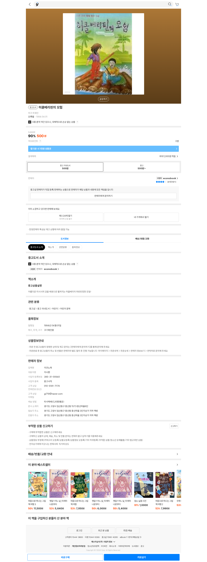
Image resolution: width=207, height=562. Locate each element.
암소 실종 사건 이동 (143, 491)
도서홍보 (135, 546)
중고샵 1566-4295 (110, 537)
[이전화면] (29, 4)
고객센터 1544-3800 (74, 537)
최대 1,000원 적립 (167, 156)
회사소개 (112, 546)
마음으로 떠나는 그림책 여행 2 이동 (164, 491)
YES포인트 (33, 141)
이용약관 (66, 546)
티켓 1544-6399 (92, 537)
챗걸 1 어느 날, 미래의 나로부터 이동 (58, 489)
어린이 (55, 308)
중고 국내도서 (43, 308)
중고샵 (32, 308)
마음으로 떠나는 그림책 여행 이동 (80, 491)
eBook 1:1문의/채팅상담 (129, 537)
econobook (50, 269)
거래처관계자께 (124, 546)
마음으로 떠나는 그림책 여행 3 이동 (37, 491)
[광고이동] (170, 4)
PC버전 (104, 546)
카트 (177, 5)
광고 (142, 546)
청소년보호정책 (93, 546)
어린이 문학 (65, 308)
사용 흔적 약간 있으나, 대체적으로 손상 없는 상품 (53, 122)
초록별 (31, 116)
